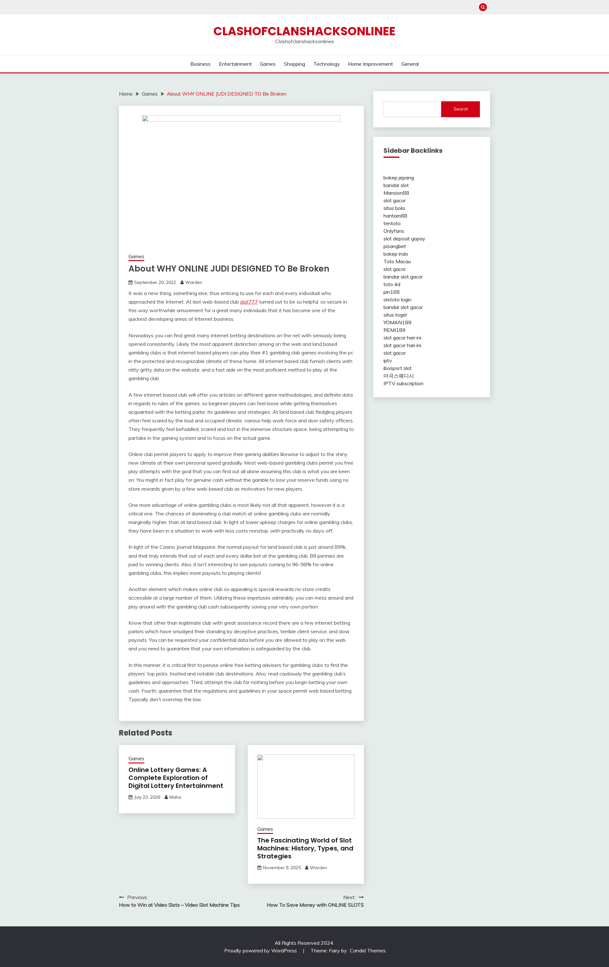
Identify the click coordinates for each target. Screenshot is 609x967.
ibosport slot (397, 368)
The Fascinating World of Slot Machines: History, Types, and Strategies (305, 848)
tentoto (392, 223)
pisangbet (394, 246)
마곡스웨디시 (398, 376)
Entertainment (235, 64)
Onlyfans (393, 231)
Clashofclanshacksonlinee (304, 31)
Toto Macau (397, 261)
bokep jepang (398, 177)
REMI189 (394, 330)
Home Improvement (370, 64)
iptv (387, 360)
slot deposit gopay (404, 238)
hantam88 (395, 215)
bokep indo (395, 254)
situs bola (394, 208)
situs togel (395, 315)
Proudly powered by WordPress (261, 950)
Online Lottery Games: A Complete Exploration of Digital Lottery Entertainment (175, 777)
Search (461, 109)
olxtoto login (397, 299)
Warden (193, 282)
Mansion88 (396, 193)
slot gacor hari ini (402, 337)
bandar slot (396, 185)
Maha (175, 797)
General (410, 64)
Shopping (294, 64)
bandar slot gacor (403, 276)
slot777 (249, 302)
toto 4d (391, 284)
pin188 (391, 292)
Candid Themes (368, 950)
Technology (326, 64)
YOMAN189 (397, 322)
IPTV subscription (403, 383)
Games (268, 64)
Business (200, 64)
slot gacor (394, 200)
